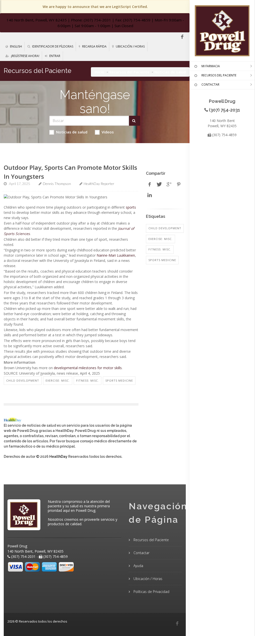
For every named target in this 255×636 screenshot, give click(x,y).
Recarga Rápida (94, 46)
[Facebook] (182, 37)
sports (131, 207)
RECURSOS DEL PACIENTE (218, 75)
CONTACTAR (210, 84)
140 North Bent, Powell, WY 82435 (36, 19)
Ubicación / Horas (130, 46)
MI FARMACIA (210, 66)
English (15, 46)
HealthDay (58, 457)
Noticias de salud (71, 131)
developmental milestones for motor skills (88, 367)
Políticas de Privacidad (150, 591)
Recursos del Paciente (129, 71)
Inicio (99, 71)
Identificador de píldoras (52, 46)
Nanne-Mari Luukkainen (116, 255)
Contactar (140, 552)
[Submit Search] (134, 121)
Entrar (54, 56)
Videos (108, 131)
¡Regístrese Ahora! (24, 56)
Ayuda (137, 565)
